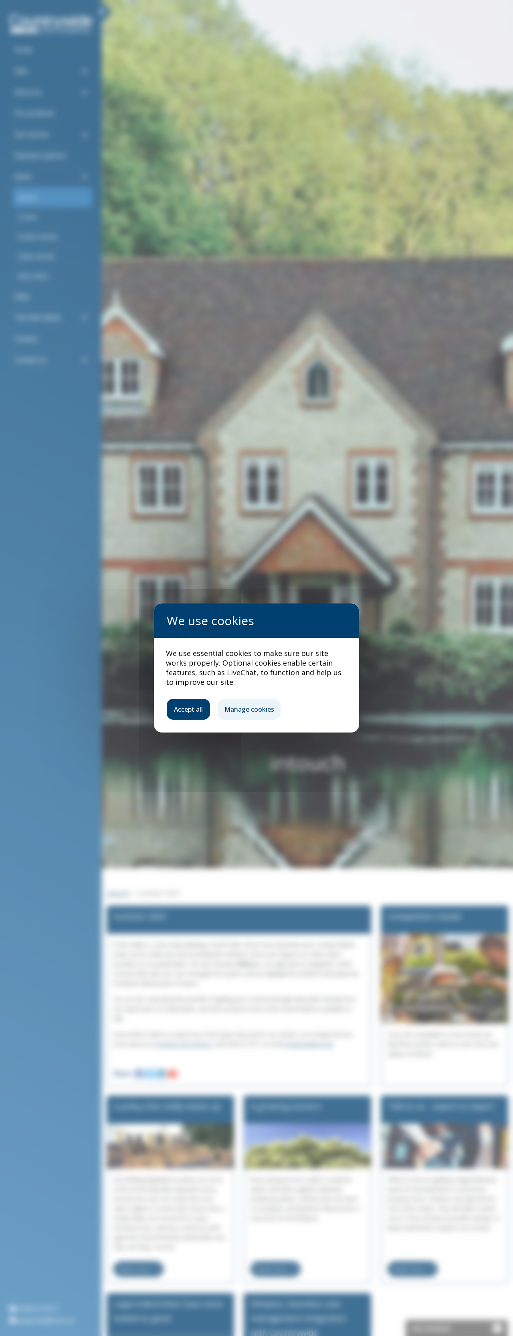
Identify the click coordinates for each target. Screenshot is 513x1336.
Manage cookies (249, 709)
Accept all (188, 709)
